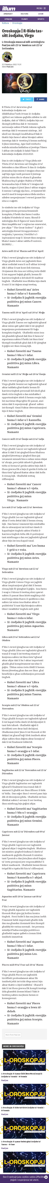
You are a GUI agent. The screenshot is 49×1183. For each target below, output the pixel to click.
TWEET (28, 99)
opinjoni (8, 19)
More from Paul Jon (13, 1035)
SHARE (41, 99)
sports (41, 19)
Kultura (5, 23)
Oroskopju (17, 23)
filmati (24, 19)
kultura (24, 14)
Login (40, 14)
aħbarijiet (8, 14)
